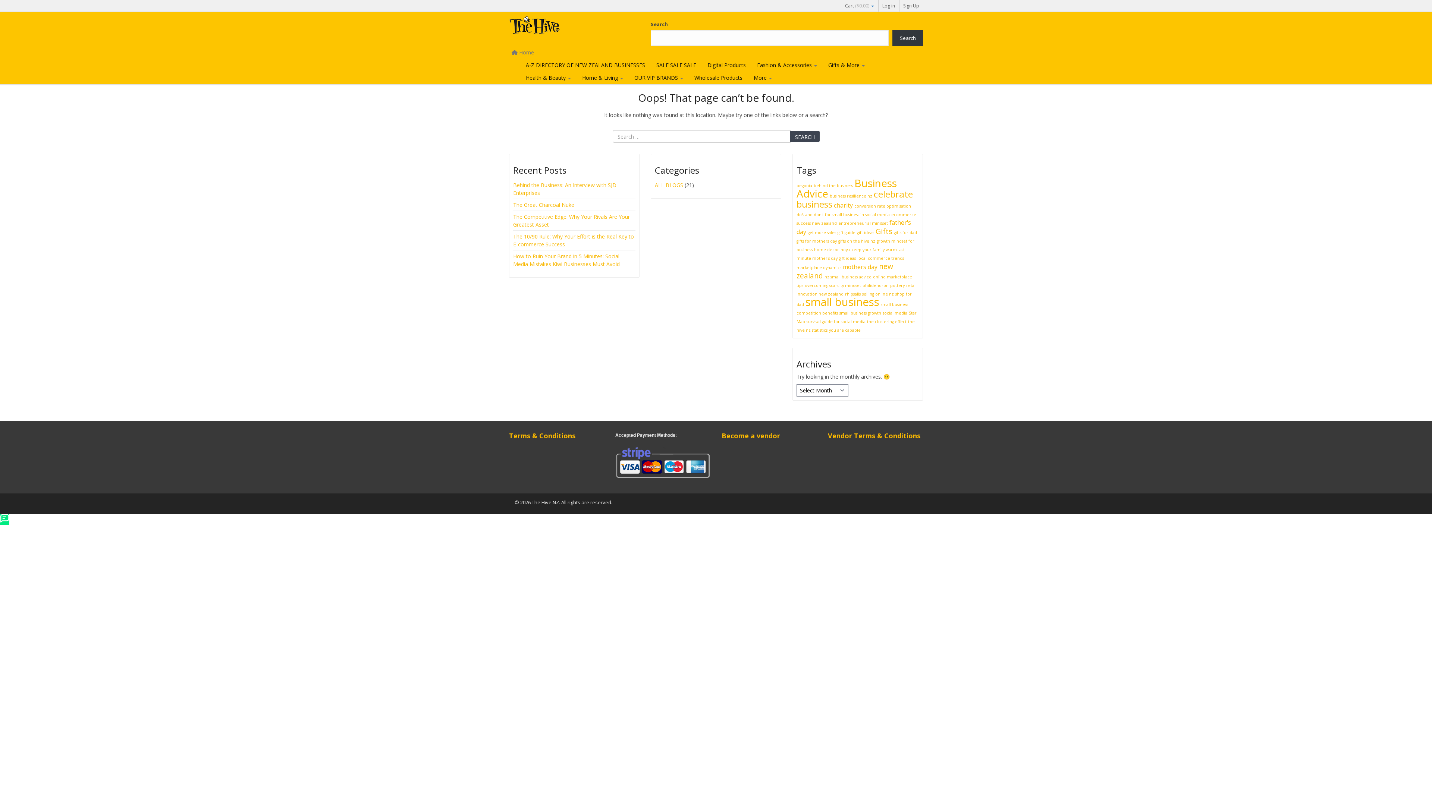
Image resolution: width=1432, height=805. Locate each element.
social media (895, 313)
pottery (897, 285)
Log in (888, 6)
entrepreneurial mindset (863, 223)
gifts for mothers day (817, 241)
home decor (826, 249)
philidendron (876, 285)
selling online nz (878, 294)
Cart (857, 6)
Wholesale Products (718, 77)
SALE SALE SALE (676, 65)
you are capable (845, 330)
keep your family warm (874, 249)
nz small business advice (848, 277)
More (761, 77)
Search (659, 24)
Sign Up (911, 6)
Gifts (884, 231)
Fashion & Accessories (785, 65)
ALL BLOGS (669, 185)
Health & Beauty (546, 77)
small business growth (860, 313)
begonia (804, 185)
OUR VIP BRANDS (656, 77)
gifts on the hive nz (856, 241)
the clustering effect (887, 321)
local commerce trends (880, 258)
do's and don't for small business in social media (843, 214)
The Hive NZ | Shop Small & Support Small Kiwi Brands (565, 27)
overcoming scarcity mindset (833, 285)
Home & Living (600, 77)
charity (843, 205)
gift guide (846, 232)
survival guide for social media (836, 321)
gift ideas (865, 232)
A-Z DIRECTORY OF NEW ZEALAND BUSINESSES (585, 65)
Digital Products (726, 65)
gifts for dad (905, 232)
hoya (845, 249)
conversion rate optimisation (882, 206)
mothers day (860, 267)
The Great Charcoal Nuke (544, 204)
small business (842, 301)
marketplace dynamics (819, 267)
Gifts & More (844, 65)
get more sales (822, 232)
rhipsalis (853, 294)
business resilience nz (851, 196)
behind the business (833, 185)
